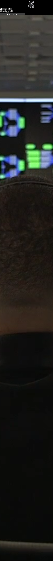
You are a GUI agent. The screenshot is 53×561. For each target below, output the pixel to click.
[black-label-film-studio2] (7, 10)
